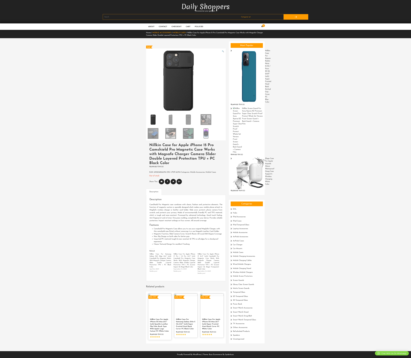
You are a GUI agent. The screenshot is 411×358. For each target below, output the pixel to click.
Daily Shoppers (205, 6)
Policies (199, 26)
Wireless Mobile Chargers (243, 272)
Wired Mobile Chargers (242, 264)
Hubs (235, 213)
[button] (223, 51)
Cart (188, 26)
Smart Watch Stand (240, 312)
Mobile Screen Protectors (242, 276)
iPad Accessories (239, 217)
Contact (163, 26)
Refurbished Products (241, 331)
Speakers (236, 335)
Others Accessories (240, 327)
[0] (262, 26)
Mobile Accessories (162, 33)
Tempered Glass (239, 292)
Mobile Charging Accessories (244, 256)
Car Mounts (237, 248)
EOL (234, 209)
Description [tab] (153, 192)
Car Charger (237, 245)
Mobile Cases (179, 33)
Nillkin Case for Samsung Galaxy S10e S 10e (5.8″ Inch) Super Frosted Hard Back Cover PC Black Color (185, 324)
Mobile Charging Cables (242, 260)
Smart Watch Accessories (242, 308)
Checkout (176, 26)
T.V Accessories (238, 324)
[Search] (296, 17)
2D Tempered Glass (240, 296)
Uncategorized (238, 339)
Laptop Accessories (240, 229)
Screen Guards (238, 280)
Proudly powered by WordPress (189, 354)
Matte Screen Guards (241, 288)
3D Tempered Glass (240, 300)
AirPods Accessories (240, 237)
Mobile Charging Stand (242, 268)
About (151, 26)
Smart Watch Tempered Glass (244, 320)
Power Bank (237, 304)
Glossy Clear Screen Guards (243, 284)
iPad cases (237, 221)
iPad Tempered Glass (241, 225)
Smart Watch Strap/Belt (242, 316)
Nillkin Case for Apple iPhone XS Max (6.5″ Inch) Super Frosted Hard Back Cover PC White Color (211, 324)
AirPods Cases (238, 241)
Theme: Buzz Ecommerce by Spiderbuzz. (218, 354)
